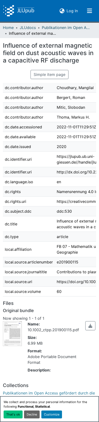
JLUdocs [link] (28, 27)
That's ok (13, 414)
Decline (32, 414)
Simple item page (49, 74)
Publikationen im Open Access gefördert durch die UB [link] (66, 27)
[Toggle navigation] (89, 10)
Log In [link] (72, 10)
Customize (51, 414)
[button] (18, 11)
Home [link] (8, 27)
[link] (90, 325)
